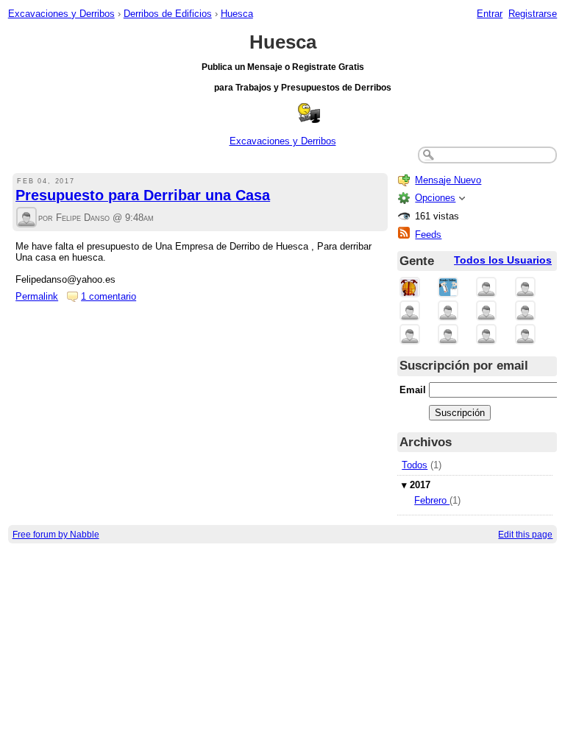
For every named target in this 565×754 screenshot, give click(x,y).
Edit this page (525, 534)
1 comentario (108, 296)
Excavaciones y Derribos (61, 13)
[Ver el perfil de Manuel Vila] (525, 311)
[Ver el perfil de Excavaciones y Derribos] (409, 288)
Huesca (237, 13)
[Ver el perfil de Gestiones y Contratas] (486, 288)
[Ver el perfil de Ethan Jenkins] (486, 335)
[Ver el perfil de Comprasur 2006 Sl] (525, 288)
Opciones (435, 197)
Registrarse (532, 13)
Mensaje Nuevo (448, 180)
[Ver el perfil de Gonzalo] (448, 335)
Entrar (489, 13)
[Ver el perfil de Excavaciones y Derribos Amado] (409, 311)
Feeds (428, 234)
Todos (414, 465)
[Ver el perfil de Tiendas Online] (448, 288)
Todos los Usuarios (503, 260)
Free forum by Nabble (56, 534)
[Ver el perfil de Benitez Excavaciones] (448, 311)
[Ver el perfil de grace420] (525, 335)
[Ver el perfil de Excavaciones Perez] (486, 311)
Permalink (36, 296)
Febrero (431, 500)
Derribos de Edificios (168, 13)
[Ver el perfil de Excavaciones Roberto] (409, 335)
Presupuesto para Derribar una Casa (142, 195)
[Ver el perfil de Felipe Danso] (26, 218)
